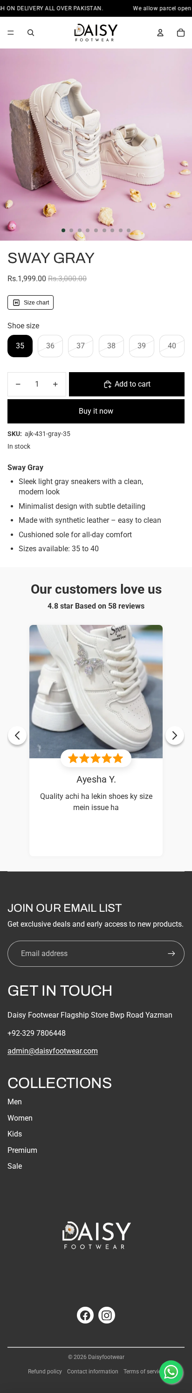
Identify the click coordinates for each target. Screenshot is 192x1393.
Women (20, 1118)
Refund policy (45, 1371)
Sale (14, 1166)
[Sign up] (171, 954)
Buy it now (96, 411)
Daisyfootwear (106, 1357)
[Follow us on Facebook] (85, 1315)
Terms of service (143, 1371)
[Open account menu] (160, 32)
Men (14, 1101)
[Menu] (10, 32)
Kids (14, 1134)
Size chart (36, 302)
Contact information (92, 1371)
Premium (22, 1150)
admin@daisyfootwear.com (52, 1050)
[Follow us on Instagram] (106, 1315)
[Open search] (31, 32)
